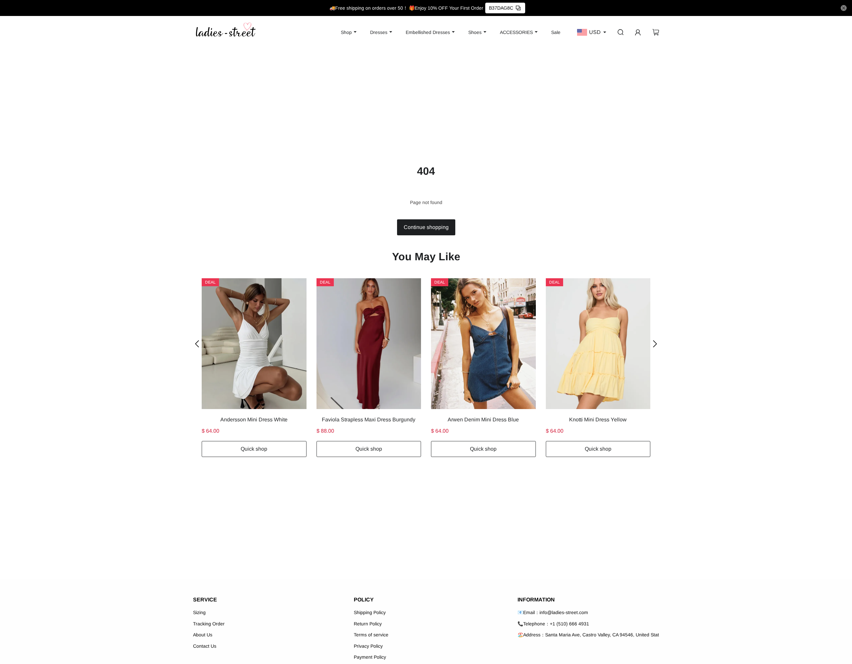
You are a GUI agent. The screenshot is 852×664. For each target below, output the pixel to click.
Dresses (378, 32)
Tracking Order (209, 623)
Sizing (199, 612)
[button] (197, 343)
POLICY (364, 599)
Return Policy (368, 623)
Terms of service (371, 634)
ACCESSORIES (516, 32)
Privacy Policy (368, 646)
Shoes (475, 32)
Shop (346, 32)
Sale (555, 32)
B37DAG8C (501, 8)
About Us (202, 634)
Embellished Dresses (428, 32)
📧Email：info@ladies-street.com (553, 612)
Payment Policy (370, 657)
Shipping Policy (370, 612)
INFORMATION (536, 599)
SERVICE (205, 599)
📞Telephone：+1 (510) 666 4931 (553, 623)
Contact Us (204, 646)
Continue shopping (426, 227)
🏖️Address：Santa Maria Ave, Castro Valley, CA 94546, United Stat (588, 634)
